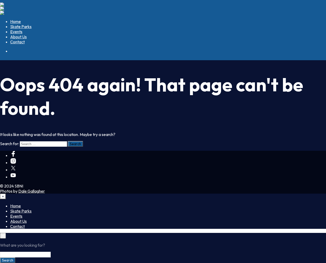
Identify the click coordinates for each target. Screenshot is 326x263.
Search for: (9, 143)
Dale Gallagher (31, 191)
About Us (18, 36)
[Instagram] (13, 162)
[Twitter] (13, 169)
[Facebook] (13, 155)
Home (15, 21)
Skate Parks (21, 26)
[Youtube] (13, 176)
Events (16, 31)
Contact (17, 41)
